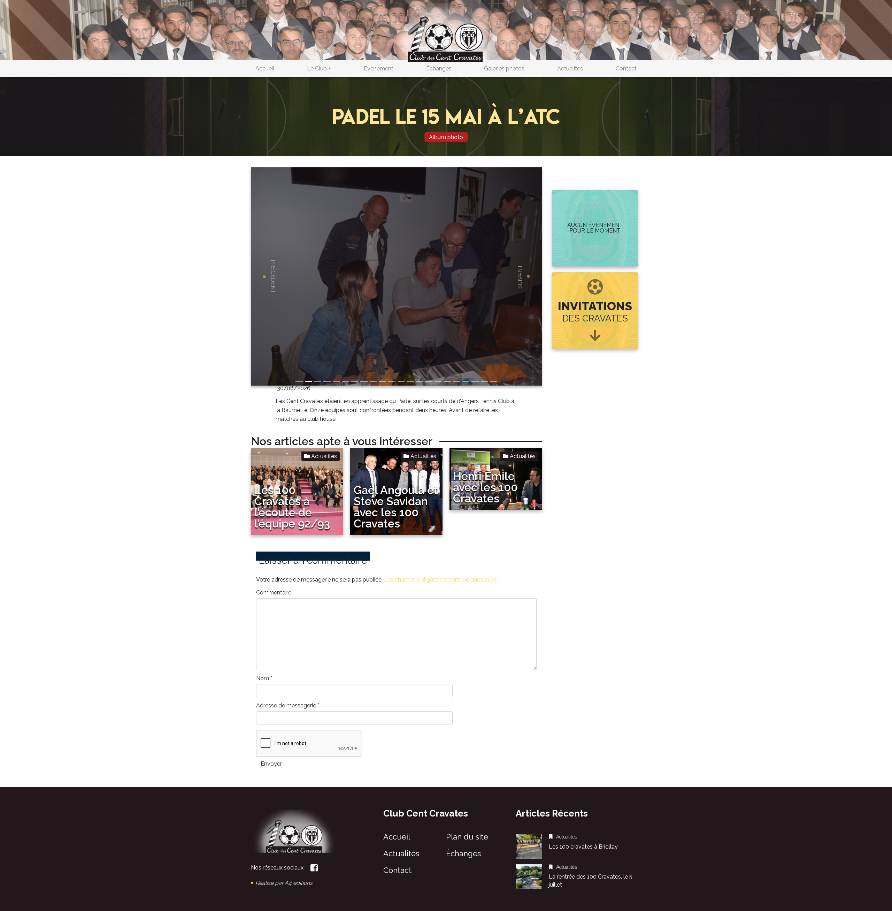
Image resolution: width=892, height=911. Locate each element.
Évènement (378, 68)
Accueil (264, 68)
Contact (626, 68)
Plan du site (467, 837)
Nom (264, 678)
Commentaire (273, 592)
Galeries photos (504, 68)
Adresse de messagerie (287, 705)
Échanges (439, 68)
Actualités (570, 68)
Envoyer (271, 763)
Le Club (317, 68)
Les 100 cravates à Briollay (583, 846)
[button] (272, 276)
